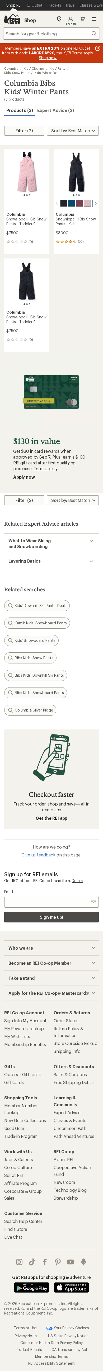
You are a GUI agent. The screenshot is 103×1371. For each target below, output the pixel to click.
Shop (30, 20)
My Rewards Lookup (24, 1028)
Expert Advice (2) (55, 110)
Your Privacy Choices (71, 1327)
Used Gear (14, 1128)
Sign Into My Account (25, 1020)
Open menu (94, 19)
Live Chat (13, 1237)
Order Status (66, 1020)
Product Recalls (29, 1349)
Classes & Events (70, 1120)
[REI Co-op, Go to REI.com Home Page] (11, 19)
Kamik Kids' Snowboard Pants (41, 623)
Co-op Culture (18, 1167)
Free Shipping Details (74, 1082)
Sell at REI (13, 1175)
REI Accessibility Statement (51, 1363)
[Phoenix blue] (71, 203)
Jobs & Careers (18, 1159)
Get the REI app (52, 818)
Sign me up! (51, 917)
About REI (63, 1159)
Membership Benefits (25, 1044)
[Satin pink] (87, 203)
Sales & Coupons (70, 1074)
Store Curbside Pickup (75, 1043)
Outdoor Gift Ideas (22, 1074)
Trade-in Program (20, 1136)
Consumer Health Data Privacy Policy (51, 1342)
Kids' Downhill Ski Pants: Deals (41, 605)
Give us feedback (38, 854)
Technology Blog (70, 1190)
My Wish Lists (17, 1036)
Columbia (11, 68)
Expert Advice (67, 1112)
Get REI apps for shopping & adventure (51, 1277)
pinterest (58, 1262)
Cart (82, 19)
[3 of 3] (29, 195)
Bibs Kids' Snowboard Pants (39, 692)
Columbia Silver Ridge (34, 710)
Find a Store (15, 1229)
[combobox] (51, 33)
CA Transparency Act (69, 1349)
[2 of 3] (27, 195)
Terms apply (45, 468)
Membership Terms (51, 1356)
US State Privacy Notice (68, 1336)
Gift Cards (14, 1082)
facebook (45, 1262)
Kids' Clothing (34, 68)
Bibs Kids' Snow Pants (34, 658)
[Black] (63, 203)
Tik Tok (32, 1262)
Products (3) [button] (19, 110)
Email (8, 891)
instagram (19, 1262)
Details (77, 880)
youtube (71, 1262)
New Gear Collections (25, 1120)
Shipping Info (67, 1051)
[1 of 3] (24, 195)
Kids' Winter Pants (47, 72)
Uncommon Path (70, 1128)
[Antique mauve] (79, 203)
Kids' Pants (57, 68)
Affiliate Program (20, 1183)
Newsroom (64, 1182)
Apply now (24, 476)
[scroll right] (95, 203)
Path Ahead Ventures (74, 1136)
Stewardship (66, 1197)
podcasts (83, 1262)
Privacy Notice (27, 1336)
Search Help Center (23, 1221)
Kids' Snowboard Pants (35, 640)
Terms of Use (25, 1327)
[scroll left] (57, 203)
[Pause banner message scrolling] (97, 48)
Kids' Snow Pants (16, 72)
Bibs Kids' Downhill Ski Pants (39, 675)
